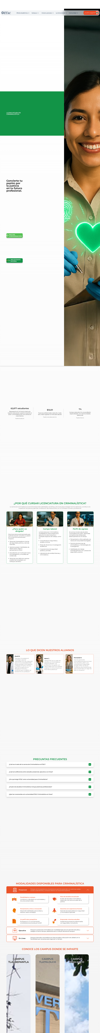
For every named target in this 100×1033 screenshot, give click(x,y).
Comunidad (73, 13)
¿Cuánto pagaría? (89, 13)
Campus (34, 13)
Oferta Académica (22, 13)
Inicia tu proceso (47, 13)
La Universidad (60, 13)
